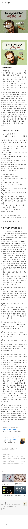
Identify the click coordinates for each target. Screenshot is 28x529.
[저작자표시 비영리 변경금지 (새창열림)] (16, 448)
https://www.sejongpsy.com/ (9, 427)
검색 (22, 3)
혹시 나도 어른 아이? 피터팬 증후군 (10, 463)
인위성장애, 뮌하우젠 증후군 (9, 461)
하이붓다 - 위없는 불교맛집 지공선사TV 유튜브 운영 (10, 439)
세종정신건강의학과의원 (9, 429)
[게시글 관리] (7, 448)
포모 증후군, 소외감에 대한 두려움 (10, 460)
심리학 (4, 454)
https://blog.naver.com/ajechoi (9, 437)
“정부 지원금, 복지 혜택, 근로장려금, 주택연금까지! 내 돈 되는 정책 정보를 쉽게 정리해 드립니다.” (10, 505)
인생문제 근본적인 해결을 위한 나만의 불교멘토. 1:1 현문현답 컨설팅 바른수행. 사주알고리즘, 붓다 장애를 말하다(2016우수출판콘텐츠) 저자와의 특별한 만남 (10, 441)
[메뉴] (25, 3)
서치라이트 (6, 3)
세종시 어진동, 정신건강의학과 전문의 (12, 431)
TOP (25, 525)
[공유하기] (5, 448)
